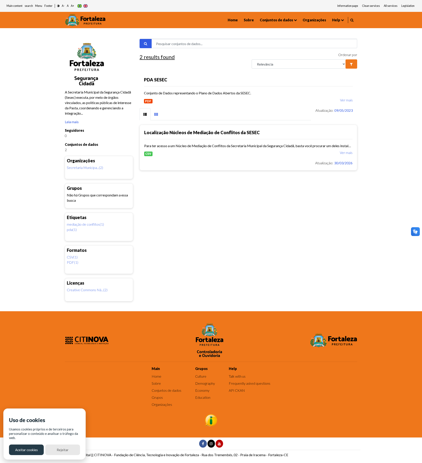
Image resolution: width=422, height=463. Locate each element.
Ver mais (346, 100)
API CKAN (237, 390)
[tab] (145, 114)
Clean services (371, 5)
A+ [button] (72, 5)
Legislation (408, 5)
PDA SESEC (155, 79)
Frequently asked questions (249, 383)
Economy (202, 390)
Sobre (249, 20)
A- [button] (63, 5)
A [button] (68, 5)
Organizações (314, 20)
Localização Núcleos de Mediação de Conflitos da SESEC (202, 132)
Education (202, 397)
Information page (347, 5)
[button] (58, 6)
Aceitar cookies (26, 450)
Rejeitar (63, 450)
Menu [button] (38, 5)
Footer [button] (48, 5)
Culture (200, 376)
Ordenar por (347, 55)
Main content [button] (14, 5)
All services (390, 5)
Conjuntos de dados (276, 20)
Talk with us (237, 376)
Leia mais (72, 122)
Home (233, 20)
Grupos (157, 397)
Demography (205, 383)
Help (336, 20)
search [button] (29, 5)
